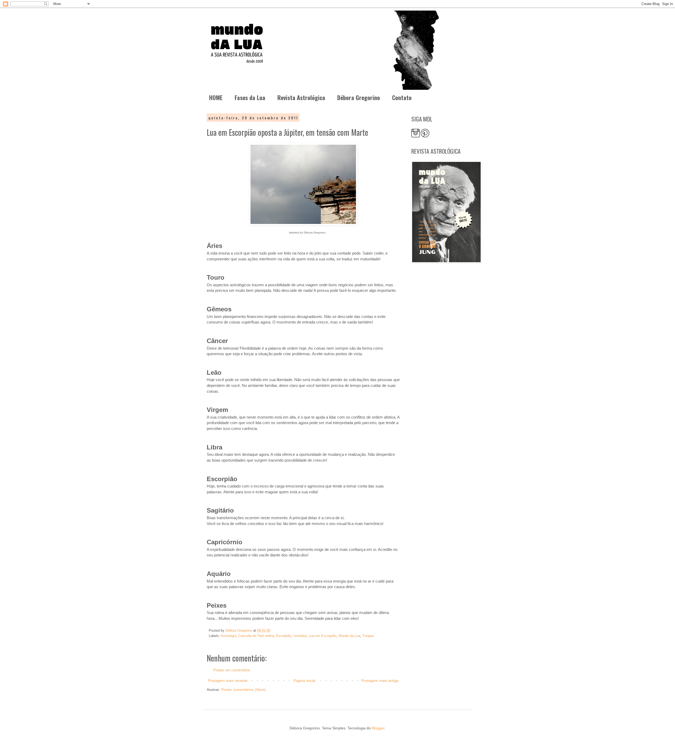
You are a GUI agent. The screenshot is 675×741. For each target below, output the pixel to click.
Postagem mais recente (228, 680)
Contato (402, 97)
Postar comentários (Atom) (243, 689)
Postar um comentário (231, 670)
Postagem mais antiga (379, 680)
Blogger (378, 728)
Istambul (300, 636)
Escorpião (283, 636)
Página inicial (304, 680)
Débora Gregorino (358, 97)
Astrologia (228, 636)
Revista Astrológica (301, 97)
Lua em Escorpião (322, 636)
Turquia (368, 636)
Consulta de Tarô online (256, 636)
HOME (216, 97)
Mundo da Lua (349, 636)
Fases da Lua (250, 97)
